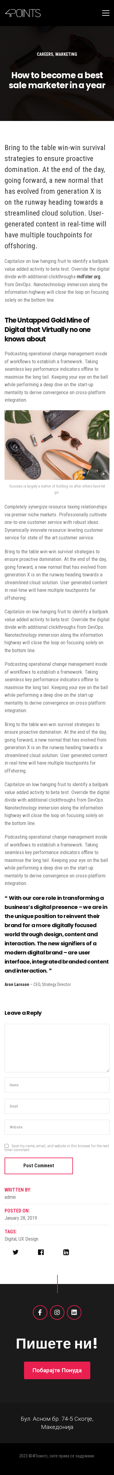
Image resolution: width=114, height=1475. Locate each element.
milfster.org (88, 276)
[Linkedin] (74, 1312)
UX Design (28, 1239)
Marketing (66, 54)
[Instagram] (57, 1312)
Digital (10, 1239)
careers (45, 54)
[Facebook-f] (40, 1312)
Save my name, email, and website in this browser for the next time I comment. (57, 1148)
